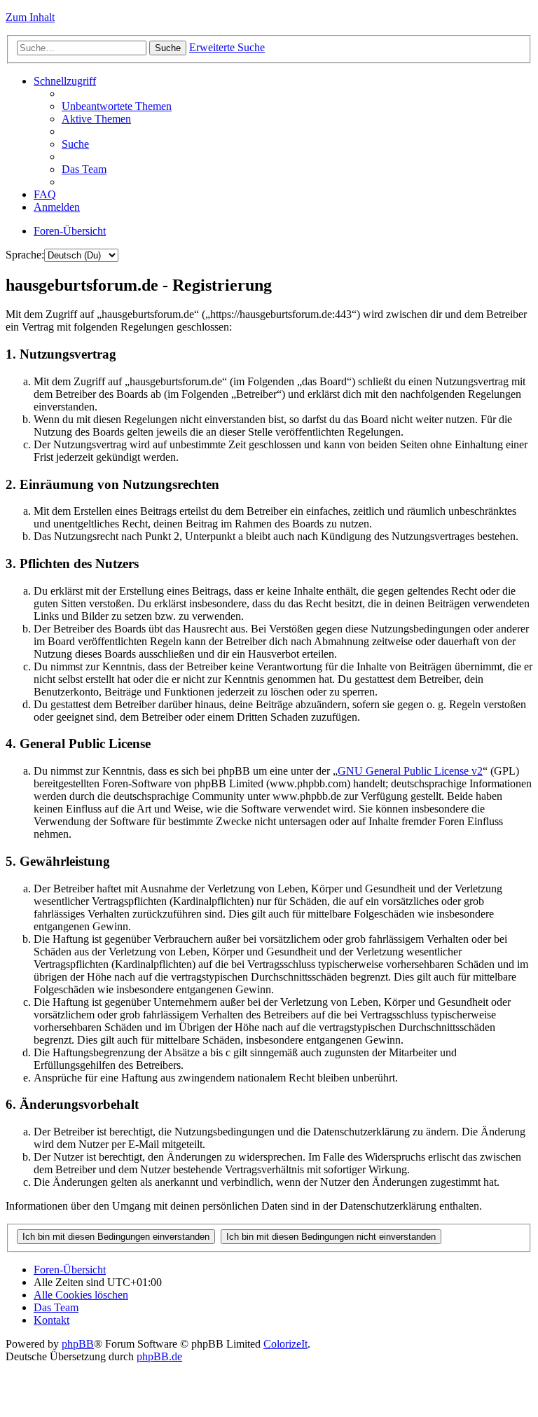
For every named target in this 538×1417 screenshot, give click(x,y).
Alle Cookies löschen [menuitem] (81, 1295)
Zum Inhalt (30, 17)
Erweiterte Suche (227, 47)
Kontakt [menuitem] (51, 1320)
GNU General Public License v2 (410, 771)
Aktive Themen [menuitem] (96, 119)
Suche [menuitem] (75, 144)
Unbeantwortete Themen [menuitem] (117, 106)
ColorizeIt (285, 1344)
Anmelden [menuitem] (57, 207)
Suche (168, 48)
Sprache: (25, 255)
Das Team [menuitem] (84, 169)
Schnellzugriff (65, 81)
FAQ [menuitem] (45, 194)
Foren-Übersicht (70, 231)
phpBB (78, 1344)
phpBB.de (159, 1356)
